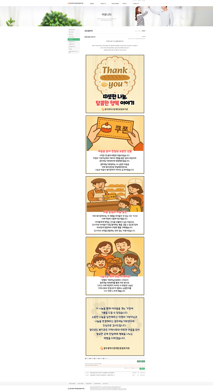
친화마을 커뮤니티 (72, 46)
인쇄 (143, 361)
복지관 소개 (136, 3)
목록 (139, 361)
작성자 (125, 368)
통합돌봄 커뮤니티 (72, 41)
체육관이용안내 (89, 383)
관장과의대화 (71, 32)
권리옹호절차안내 (97, 383)
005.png (105, 358)
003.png (96, 358)
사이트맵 (143, 0)
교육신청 (70, 49)
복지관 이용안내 (81, 383)
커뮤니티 (124, 3)
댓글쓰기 (142, 368)
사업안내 (92, 3)
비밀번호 (132, 368)
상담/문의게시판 (72, 29)
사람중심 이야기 (71, 44)
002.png (92, 358)
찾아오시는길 (105, 383)
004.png (101, 358)
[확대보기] (115, 54)
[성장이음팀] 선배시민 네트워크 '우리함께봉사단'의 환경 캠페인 (102, 372)
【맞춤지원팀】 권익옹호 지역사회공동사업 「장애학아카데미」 (102, 375)
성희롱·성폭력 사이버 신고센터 (73, 52)
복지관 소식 (103, 3)
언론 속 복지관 (71, 36)
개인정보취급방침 (72, 383)
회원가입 (139, 0)
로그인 (136, 0)
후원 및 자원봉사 (115, 3)
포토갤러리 (71, 39)
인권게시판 (71, 34)
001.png (87, 358)
